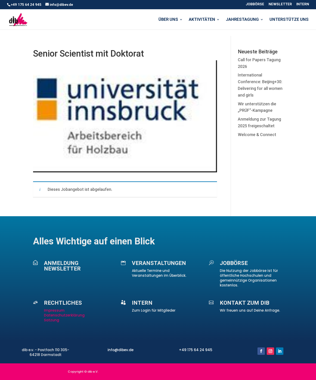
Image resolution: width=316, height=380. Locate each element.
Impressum (54, 310)
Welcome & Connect (257, 134)
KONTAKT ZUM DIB (244, 303)
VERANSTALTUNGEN (159, 263)
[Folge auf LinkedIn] (279, 351)
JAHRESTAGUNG (242, 20)
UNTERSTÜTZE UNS (289, 20)
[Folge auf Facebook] (261, 351)
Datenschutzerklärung (64, 315)
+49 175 (186, 349)
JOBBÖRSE (255, 4)
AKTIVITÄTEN (202, 20)
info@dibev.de (120, 349)
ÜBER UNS (168, 20)
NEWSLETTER (280, 4)
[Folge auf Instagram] (270, 351)
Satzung (51, 320)
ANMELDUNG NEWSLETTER (62, 266)
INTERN (302, 4)
